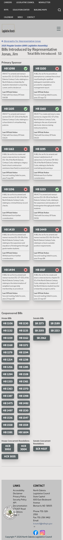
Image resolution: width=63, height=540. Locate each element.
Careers (8, 2)
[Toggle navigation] (57, 28)
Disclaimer (17, 493)
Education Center (21, 10)
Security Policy (19, 499)
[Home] (8, 28)
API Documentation (20, 504)
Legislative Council (25, 2)
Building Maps (40, 10)
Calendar (8, 17)
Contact (31, 17)
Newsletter (44, 2)
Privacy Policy (19, 496)
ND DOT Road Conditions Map (19, 512)
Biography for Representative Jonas (22, 41)
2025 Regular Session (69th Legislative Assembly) (25, 45)
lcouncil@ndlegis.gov (42, 523)
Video (20, 17)
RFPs (6, 10)
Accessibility (18, 490)
